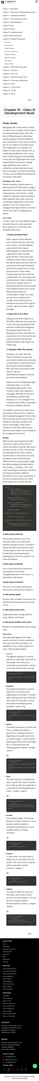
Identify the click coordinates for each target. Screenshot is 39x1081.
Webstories (6, 959)
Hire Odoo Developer (9, 971)
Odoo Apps (6, 946)
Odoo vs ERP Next (8, 1006)
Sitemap (5, 962)
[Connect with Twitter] (9, 1069)
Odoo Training (7, 986)
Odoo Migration (8, 981)
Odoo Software (7, 998)
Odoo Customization (9, 969)
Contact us (6, 954)
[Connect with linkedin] (17, 1069)
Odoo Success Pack (9, 949)
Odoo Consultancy (9, 984)
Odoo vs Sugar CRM (9, 1013)
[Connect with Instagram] (21, 1069)
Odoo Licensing (8, 989)
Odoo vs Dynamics (9, 1003)
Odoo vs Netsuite (8, 1008)
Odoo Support (7, 979)
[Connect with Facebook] (4, 1069)
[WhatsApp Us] (34, 1066)
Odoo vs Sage (7, 1011)
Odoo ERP (6, 996)
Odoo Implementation (10, 974)
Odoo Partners (7, 952)
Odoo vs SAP (7, 1001)
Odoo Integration (8, 976)
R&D (4, 957)
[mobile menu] (37, 2)
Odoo (4, 944)
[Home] (8, 3)
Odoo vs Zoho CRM (9, 1016)
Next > (30, 100)
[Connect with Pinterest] (13, 1069)
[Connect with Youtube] (26, 1069)
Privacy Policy (22, 1078)
